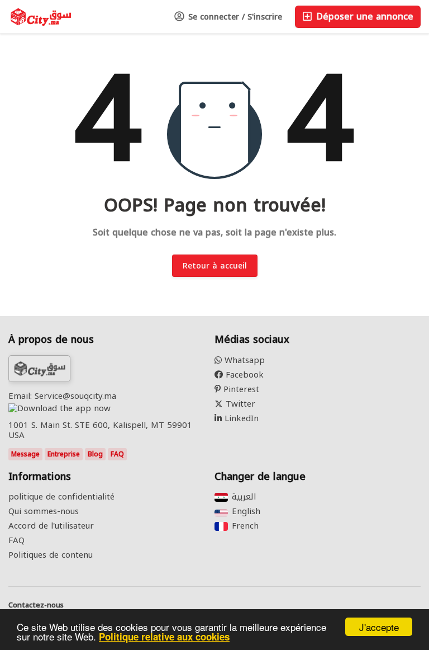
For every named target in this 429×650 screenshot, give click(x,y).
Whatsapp (243, 360)
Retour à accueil (215, 266)
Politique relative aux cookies (164, 636)
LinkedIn (240, 418)
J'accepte (379, 627)
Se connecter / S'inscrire (233, 17)
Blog (95, 454)
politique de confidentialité (61, 497)
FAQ (117, 454)
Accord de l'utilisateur (51, 526)
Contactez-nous (36, 605)
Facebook (243, 375)
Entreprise (63, 454)
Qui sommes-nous (43, 511)
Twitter (239, 404)
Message (25, 454)
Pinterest (240, 389)
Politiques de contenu (50, 555)
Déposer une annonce (363, 16)
